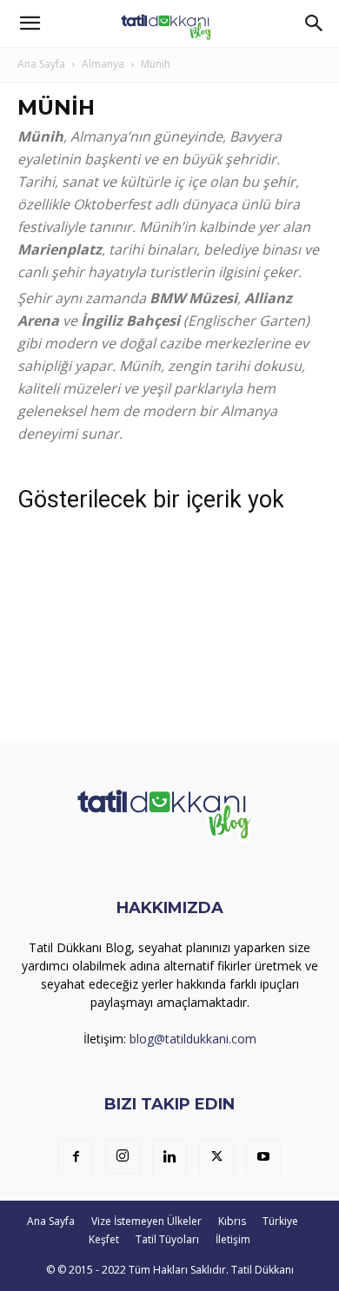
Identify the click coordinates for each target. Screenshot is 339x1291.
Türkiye (280, 1221)
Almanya (103, 63)
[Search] (314, 23)
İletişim (233, 1239)
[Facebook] (75, 1157)
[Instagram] (122, 1156)
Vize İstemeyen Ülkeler (146, 1221)
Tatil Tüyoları (167, 1239)
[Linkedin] (169, 1157)
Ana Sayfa (41, 63)
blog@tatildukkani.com (193, 1038)
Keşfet (104, 1239)
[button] (29, 23)
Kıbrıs (232, 1221)
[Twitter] (216, 1157)
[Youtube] (263, 1157)
